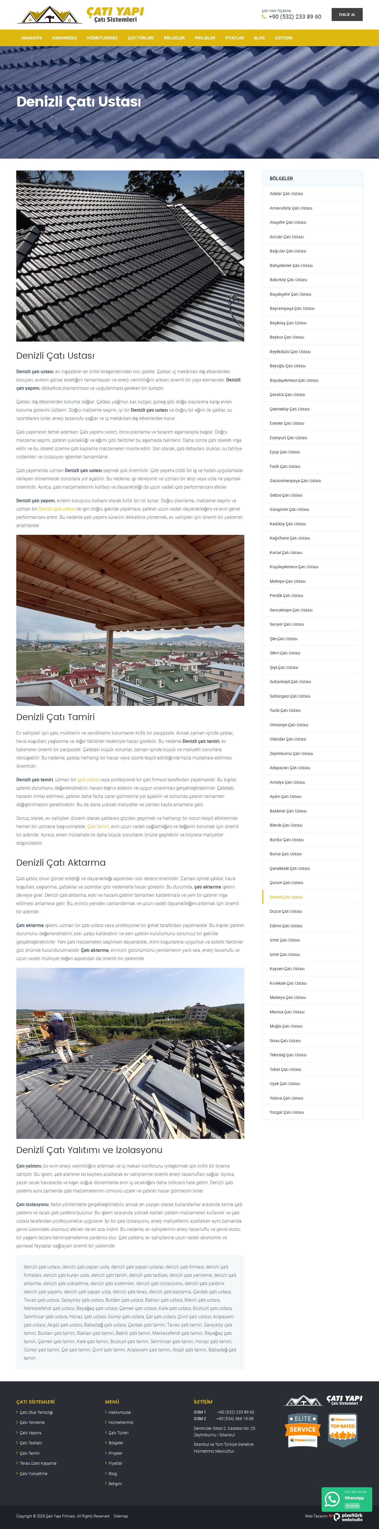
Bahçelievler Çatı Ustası (291, 265)
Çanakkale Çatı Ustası (290, 868)
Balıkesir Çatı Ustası (288, 811)
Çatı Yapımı (30, 1432)
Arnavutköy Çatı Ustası (291, 208)
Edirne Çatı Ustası (286, 925)
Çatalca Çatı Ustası (287, 394)
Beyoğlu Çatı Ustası (288, 365)
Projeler (205, 38)
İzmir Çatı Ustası (285, 940)
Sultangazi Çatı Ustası (290, 696)
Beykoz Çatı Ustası (287, 337)
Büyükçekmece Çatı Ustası (294, 380)
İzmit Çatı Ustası (285, 954)
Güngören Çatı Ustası (289, 509)
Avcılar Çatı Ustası (287, 236)
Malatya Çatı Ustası (288, 997)
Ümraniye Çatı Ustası (289, 725)
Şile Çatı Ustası (284, 638)
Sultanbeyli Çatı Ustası (290, 681)
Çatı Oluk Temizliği (36, 1412)
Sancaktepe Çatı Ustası (291, 610)
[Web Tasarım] (348, 1516)
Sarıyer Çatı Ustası (287, 624)
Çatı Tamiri (30, 1453)
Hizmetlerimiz (102, 38)
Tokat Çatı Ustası (285, 1069)
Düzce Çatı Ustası (286, 911)
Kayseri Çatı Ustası (287, 968)
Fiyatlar (234, 38)
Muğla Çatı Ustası (286, 1026)
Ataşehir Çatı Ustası (288, 222)
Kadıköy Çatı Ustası (288, 524)
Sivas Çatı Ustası (285, 1040)
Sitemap (121, 1516)
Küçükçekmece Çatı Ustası (294, 566)
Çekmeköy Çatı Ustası (290, 409)
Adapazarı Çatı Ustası (290, 767)
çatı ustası (88, 779)
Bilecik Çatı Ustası (286, 825)
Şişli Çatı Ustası (284, 667)
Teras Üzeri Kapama (38, 1463)
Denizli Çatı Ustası (286, 897)
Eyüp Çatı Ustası (285, 452)
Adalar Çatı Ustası (286, 193)
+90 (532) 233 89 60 (295, 16)
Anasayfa (31, 38)
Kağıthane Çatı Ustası (290, 538)
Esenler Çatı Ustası (287, 423)
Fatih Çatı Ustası (285, 466)
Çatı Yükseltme (33, 1473)
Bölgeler (174, 38)
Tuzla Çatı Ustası (285, 710)
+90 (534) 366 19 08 (234, 1418)
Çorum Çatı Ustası (286, 882)
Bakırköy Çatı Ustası (288, 279)
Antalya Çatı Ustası (287, 782)
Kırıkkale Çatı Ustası (288, 983)
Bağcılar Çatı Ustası (288, 251)
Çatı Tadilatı (31, 1443)
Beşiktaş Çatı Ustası (288, 323)
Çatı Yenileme (32, 1422)
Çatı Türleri (141, 38)
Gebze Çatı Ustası (286, 495)
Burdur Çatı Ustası (287, 839)
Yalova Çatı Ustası (286, 1098)
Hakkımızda (64, 38)
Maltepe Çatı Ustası (288, 581)
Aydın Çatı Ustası (286, 796)
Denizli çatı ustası (56, 509)
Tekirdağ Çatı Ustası (288, 1055)
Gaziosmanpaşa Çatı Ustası (295, 480)
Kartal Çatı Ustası (286, 552)
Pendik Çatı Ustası (286, 595)
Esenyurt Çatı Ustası (288, 437)
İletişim (283, 38)
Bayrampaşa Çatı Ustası (292, 308)
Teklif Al (347, 14)
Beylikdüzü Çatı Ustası (290, 351)
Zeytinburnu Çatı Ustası (291, 753)
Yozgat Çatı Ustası (287, 1112)
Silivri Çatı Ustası (285, 653)
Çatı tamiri (98, 826)
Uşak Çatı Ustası (285, 1083)
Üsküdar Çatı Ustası (288, 739)
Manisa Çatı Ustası (287, 1012)
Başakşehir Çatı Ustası (290, 294)
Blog (259, 38)
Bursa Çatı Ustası (286, 854)
